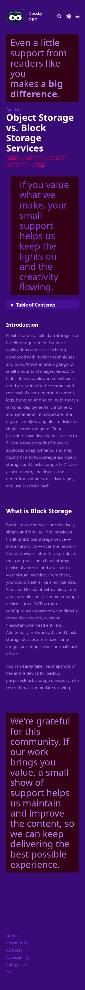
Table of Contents (35, 305)
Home (12, 935)
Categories (16, 964)
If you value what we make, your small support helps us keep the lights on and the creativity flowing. (44, 235)
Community (17, 942)
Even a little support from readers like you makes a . (38, 68)
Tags (10, 971)
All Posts (14, 950)
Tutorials (13, 109)
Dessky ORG (35, 16)
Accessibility (17, 957)
